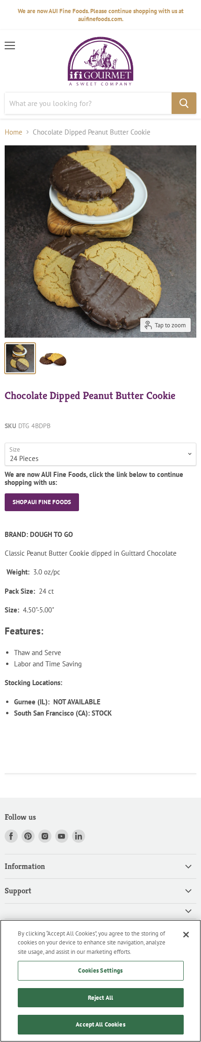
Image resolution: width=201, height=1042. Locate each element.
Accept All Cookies (100, 1024)
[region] (100, 981)
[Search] (184, 103)
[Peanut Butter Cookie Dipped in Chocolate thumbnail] (20, 358)
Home (13, 132)
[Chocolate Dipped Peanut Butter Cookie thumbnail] (53, 358)
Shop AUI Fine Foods (42, 502)
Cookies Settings (100, 970)
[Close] (186, 934)
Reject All (100, 998)
